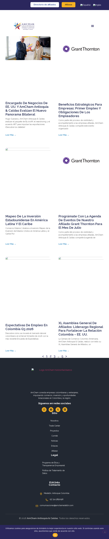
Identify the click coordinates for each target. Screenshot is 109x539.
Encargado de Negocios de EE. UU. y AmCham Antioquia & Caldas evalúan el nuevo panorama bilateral (27, 108)
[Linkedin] (64, 409)
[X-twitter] (58, 409)
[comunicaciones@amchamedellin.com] (37, 506)
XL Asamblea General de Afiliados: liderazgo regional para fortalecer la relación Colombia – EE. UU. (80, 328)
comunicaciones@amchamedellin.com (56, 505)
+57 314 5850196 (56, 499)
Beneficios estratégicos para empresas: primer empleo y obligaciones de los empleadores (80, 110)
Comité (54, 436)
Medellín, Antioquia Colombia (56, 493)
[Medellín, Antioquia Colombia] (41, 494)
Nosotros (54, 421)
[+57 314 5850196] (47, 500)
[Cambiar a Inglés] (97, 5)
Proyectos (54, 431)
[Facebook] (51, 409)
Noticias (54, 441)
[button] (92, 26)
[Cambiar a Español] (85, 5)
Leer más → (10, 135)
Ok (55, 535)
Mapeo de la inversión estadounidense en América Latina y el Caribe (26, 220)
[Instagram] (44, 409)
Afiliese (54, 451)
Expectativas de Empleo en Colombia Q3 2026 (26, 327)
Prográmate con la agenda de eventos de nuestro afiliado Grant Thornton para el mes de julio (80, 222)
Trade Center (54, 426)
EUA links (54, 482)
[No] (104, 532)
